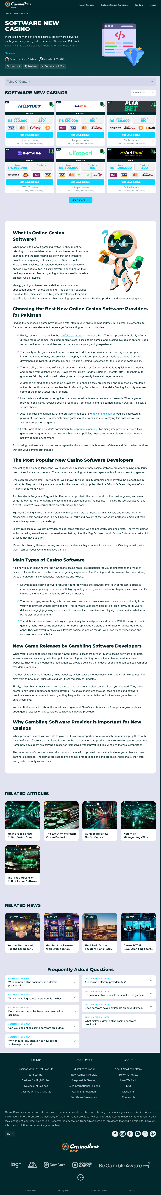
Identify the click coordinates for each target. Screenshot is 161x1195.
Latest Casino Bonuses (114, 4)
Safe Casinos (35, 1079)
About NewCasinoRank (128, 1073)
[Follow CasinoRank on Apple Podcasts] (151, 1138)
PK (8, 1138)
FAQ (127, 1090)
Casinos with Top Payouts (35, 1096)
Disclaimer (128, 1096)
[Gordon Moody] (81, 1169)
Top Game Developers (83, 1101)
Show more (78, 199)
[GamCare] (54, 1169)
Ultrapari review (79, 187)
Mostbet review (29, 140)
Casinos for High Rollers (35, 1084)
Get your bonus (29, 135)
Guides (138, 4)
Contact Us (127, 1101)
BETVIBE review (29, 187)
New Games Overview (83, 1079)
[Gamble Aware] (124, 1169)
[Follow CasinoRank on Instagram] (121, 1138)
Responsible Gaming (83, 1084)
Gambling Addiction (83, 1096)
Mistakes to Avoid (83, 1073)
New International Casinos (83, 1090)
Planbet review (130, 140)
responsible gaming (85, 429)
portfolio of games (71, 335)
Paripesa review (80, 140)
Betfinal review (130, 187)
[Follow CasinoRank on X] (129, 1138)
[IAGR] (15, 1169)
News (153, 4)
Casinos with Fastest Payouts (35, 1073)
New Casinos (86, 4)
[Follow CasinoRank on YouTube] (136, 1138)
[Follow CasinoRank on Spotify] (144, 1138)
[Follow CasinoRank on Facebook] (114, 1138)
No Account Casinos (35, 1090)
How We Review (128, 1079)
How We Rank (128, 1084)
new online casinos (104, 413)
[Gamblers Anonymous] (32, 1169)
